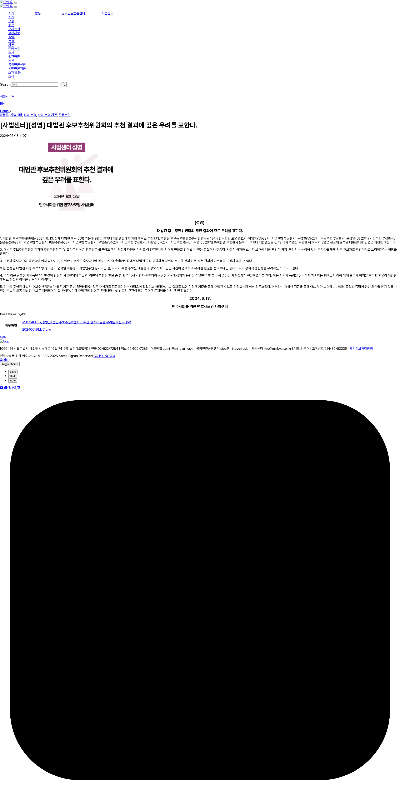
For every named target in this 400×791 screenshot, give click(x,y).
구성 (11, 21)
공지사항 (14, 33)
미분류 (4, 115)
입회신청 (6, 89)
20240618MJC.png (36, 329)
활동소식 (64, 115)
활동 (38, 13)
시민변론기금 (17, 69)
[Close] (15, 7)
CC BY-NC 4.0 (104, 356)
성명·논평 (30, 115)
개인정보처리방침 (361, 349)
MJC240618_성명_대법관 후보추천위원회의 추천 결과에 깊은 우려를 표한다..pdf (76, 322)
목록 (3, 337)
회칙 (11, 25)
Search (5, 84)
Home (5, 111)
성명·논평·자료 (11, 41)
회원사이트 (7, 96)
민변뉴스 (14, 49)
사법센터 (107, 13)
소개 (11, 13)
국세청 (4, 360)
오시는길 (14, 29)
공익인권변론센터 (73, 13)
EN (2, 104)
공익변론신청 (17, 65)
